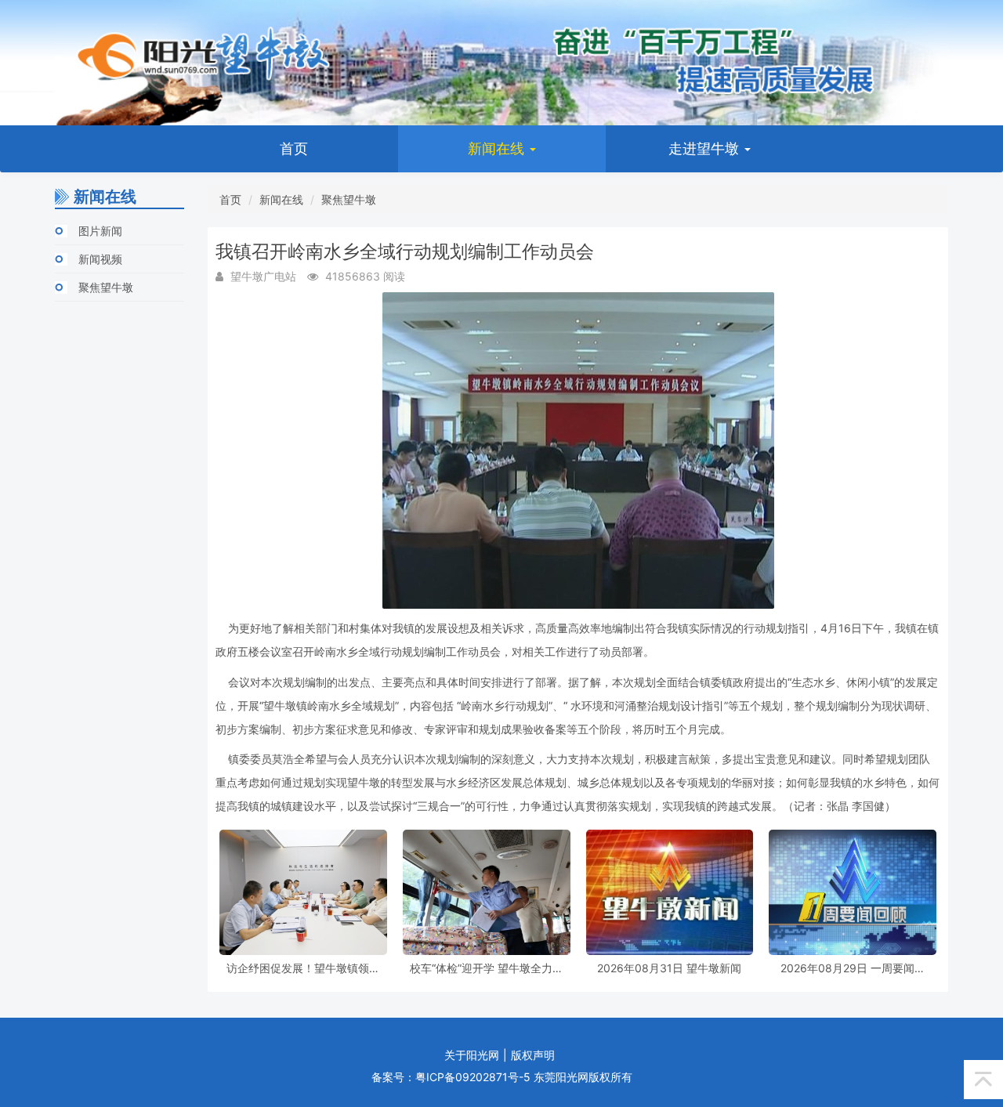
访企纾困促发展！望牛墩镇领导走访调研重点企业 (303, 968)
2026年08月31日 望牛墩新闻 (669, 968)
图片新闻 (100, 230)
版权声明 (533, 1055)
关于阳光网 (471, 1055)
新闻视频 (100, 259)
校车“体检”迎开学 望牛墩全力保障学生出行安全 (486, 968)
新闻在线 (498, 148)
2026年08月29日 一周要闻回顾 (852, 968)
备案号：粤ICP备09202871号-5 (450, 1076)
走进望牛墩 (705, 148)
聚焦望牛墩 (105, 287)
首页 (294, 148)
